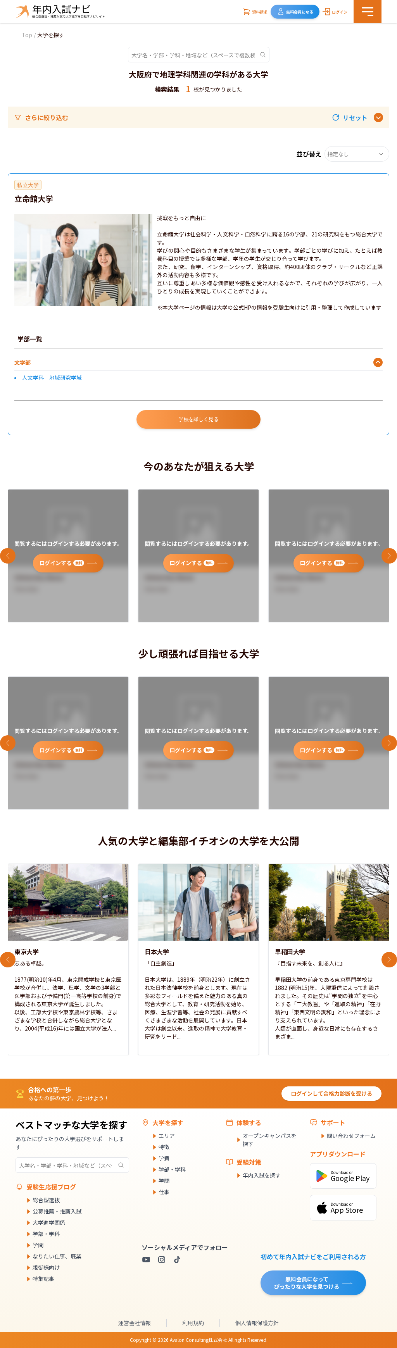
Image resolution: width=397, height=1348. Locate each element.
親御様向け (46, 1267)
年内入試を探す (262, 1175)
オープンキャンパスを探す (270, 1140)
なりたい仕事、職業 (57, 1256)
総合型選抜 (46, 1200)
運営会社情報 (134, 1323)
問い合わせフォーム (351, 1135)
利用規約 (193, 1323)
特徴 (164, 1147)
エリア (167, 1135)
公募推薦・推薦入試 (57, 1211)
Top (27, 35)
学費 (164, 1158)
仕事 (164, 1192)
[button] (350, 117)
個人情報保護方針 (257, 1323)
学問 (38, 1245)
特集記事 (43, 1278)
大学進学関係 (49, 1222)
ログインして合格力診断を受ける (331, 1093)
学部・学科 (46, 1234)
